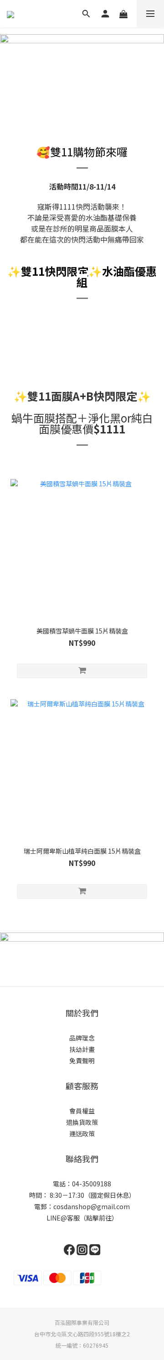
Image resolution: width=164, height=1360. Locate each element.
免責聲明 (82, 1060)
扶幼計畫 (82, 1049)
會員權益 (82, 1110)
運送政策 (82, 1133)
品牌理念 (82, 1037)
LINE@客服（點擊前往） (82, 1217)
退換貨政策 (82, 1122)
